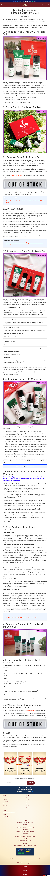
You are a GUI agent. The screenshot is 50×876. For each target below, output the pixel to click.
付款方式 (27, 801)
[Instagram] (5, 816)
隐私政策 (38, 859)
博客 (3, 803)
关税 (26, 803)
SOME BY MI (31, 466)
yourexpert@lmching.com (9, 812)
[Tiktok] (8, 816)
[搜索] (40, 4)
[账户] (42, 4)
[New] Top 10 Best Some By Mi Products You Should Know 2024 (21, 618)
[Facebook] (3, 816)
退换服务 (27, 805)
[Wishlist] (45, 4)
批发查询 (27, 807)
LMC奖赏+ (5, 805)
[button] (46, 875)
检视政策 (12, 859)
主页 (3, 797)
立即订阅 (31, 783)
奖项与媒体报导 (6, 801)
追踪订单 (27, 797)
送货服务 (27, 799)
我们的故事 (5, 799)
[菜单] (1, 4)
